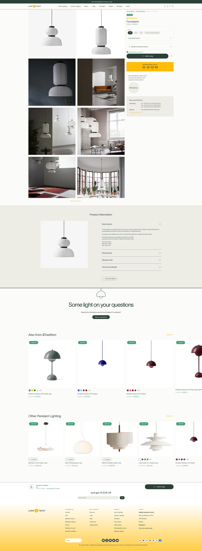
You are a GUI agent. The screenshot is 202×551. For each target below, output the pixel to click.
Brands (111, 6)
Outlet (127, 6)
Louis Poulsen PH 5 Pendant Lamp (148, 463)
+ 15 (89, 390)
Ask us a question (101, 317)
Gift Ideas (119, 6)
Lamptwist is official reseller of (136, 80)
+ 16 (138, 390)
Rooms (86, 6)
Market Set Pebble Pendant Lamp (111, 463)
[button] (52, 33)
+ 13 (40, 390)
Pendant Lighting (140, 11)
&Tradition (132, 18)
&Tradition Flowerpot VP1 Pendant (136, 394)
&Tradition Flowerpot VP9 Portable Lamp (40, 394)
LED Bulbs (102, 6)
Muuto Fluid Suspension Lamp (73, 463)
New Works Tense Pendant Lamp (37, 463)
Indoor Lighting (62, 6)
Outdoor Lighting (75, 6)
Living (93, 6)
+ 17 (150, 459)
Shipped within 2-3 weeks (53, 488)
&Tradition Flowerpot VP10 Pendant (87, 394)
